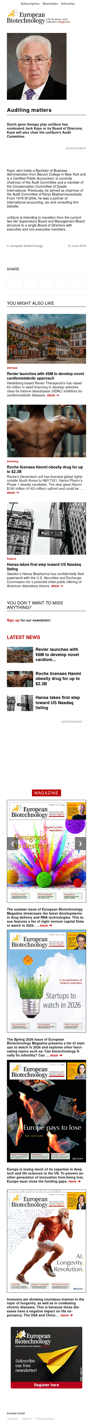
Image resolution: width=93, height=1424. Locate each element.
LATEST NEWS (23, 637)
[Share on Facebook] (15, 282)
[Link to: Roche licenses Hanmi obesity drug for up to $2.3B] (46, 431)
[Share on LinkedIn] (62, 282)
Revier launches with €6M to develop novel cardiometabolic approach (45, 376)
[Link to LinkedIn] (75, 1413)
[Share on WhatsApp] (46, 282)
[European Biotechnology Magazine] (38, 16)
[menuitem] (30, 3)
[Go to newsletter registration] (46, 1357)
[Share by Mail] (78, 282)
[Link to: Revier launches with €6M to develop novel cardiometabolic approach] (46, 339)
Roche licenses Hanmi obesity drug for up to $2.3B (45, 469)
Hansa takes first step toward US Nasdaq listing (44, 566)
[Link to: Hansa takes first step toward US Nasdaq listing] (46, 528)
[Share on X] (31, 282)
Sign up (13, 620)
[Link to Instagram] (82, 1413)
